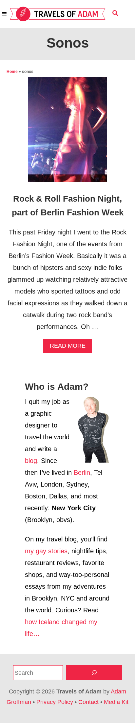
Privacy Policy (54, 702)
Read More (70, 347)
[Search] (94, 672)
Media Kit (116, 702)
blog (31, 460)
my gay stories (46, 551)
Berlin (82, 472)
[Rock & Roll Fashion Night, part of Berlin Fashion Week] (67, 132)
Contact (88, 702)
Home (12, 71)
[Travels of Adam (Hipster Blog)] (58, 14)
